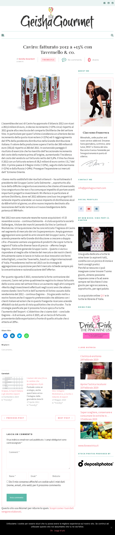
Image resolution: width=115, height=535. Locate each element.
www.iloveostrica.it (88, 445)
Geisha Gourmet (27, 58)
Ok (51, 530)
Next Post (64, 418)
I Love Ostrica (87, 347)
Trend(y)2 (48, 60)
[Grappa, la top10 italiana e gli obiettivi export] (12, 383)
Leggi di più (59, 530)
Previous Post (15, 418)
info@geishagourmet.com (92, 188)
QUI (102, 295)
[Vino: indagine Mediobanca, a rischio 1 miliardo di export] (63, 383)
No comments (75, 59)
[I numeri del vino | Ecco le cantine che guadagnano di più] (39, 392)
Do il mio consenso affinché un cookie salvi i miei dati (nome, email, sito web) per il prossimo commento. (36, 483)
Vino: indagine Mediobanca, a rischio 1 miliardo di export (62, 393)
